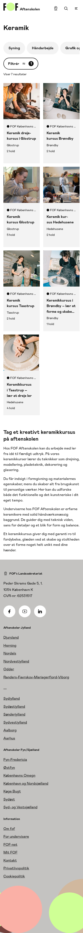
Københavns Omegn (19, 775)
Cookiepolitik (14, 876)
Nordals (9, 653)
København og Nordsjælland (25, 783)
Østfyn (9, 767)
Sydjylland (11, 698)
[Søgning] (66, 8)
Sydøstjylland (14, 706)
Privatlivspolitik (16, 868)
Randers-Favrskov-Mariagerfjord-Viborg (36, 677)
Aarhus (9, 738)
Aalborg (10, 730)
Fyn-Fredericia (15, 759)
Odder (8, 669)
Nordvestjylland (16, 661)
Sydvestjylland (15, 722)
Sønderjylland (14, 714)
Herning (9, 645)
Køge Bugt (12, 791)
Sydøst (9, 799)
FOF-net (10, 844)
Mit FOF (10, 852)
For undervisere (16, 836)
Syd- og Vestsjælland (20, 807)
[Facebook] (9, 611)
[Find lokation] (56, 8)
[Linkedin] (40, 611)
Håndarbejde (42, 48)
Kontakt (10, 860)
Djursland (11, 637)
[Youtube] (25, 611)
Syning (14, 48)
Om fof (9, 828)
